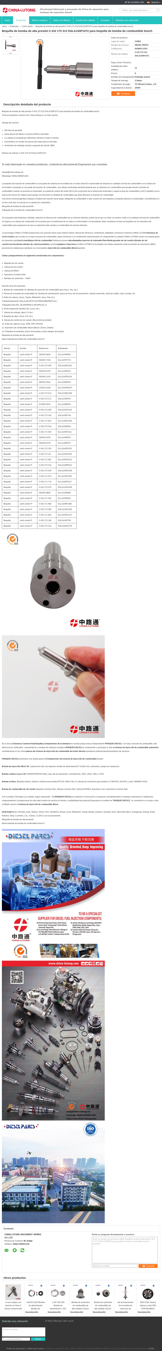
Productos (21, 20)
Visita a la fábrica (61, 20)
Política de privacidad (15, 1349)
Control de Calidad (85, 20)
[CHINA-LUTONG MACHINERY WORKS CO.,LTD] (19, 10)
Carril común (27, 26)
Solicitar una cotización (126, 20)
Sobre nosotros (39, 20)
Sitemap (57, 1321)
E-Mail (48, 1321)
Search (158, 10)
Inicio (7, 20)
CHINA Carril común (35, 1349)
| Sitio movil (67, 1321)
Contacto (105, 20)
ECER (151, 1349)
